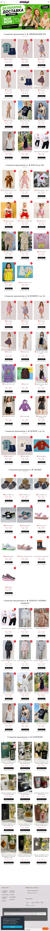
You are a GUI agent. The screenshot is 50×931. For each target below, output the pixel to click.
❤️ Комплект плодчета (25, 251)
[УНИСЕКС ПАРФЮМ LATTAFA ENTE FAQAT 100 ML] (8, 751)
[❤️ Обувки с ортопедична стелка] (25, 545)
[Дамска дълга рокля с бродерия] (25, 140)
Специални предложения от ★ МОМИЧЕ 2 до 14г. (25, 296)
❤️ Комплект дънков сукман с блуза (41, 385)
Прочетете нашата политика (25, 925)
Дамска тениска (41, 120)
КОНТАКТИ (11, 899)
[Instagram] (30, 895)
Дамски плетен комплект (41, 628)
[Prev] (2, 17)
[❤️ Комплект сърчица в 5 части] (41, 179)
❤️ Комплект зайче (41, 251)
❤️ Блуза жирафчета (41, 456)
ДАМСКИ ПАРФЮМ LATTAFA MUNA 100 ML (41, 794)
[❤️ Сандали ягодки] (41, 514)
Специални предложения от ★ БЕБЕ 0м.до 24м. (25, 165)
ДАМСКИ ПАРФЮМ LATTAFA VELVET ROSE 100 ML (41, 825)
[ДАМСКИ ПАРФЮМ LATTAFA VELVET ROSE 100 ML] (41, 813)
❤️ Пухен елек (25, 384)
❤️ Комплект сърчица (25, 190)
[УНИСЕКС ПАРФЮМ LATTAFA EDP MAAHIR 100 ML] (8, 813)
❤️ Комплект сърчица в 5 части (41, 190)
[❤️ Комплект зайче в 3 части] (25, 271)
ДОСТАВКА (11, 894)
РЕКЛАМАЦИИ (5, 894)
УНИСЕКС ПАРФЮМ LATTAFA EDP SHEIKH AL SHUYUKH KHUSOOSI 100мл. (8, 856)
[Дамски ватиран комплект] (8, 682)
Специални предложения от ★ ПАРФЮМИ (25, 737)
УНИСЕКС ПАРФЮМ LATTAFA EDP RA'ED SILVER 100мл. (41, 855)
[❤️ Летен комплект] (8, 48)
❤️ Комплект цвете (8, 120)
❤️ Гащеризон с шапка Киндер (25, 220)
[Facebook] (27, 895)
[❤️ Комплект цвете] (8, 110)
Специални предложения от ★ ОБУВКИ (25, 470)
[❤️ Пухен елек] (25, 373)
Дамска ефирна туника (8, 151)
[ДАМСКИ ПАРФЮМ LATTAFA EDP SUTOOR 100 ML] (25, 813)
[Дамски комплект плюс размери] (41, 140)
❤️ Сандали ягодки (41, 525)
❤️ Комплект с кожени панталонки (41, 417)
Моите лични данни (25, 927)
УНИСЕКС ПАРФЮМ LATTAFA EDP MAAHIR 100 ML (8, 825)
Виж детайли (9, 65)
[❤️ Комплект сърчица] (25, 179)
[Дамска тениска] (41, 110)
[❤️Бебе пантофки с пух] (8, 484)
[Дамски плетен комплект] (41, 617)
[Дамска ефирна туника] (8, 140)
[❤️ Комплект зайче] (41, 241)
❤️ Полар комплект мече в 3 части (8, 190)
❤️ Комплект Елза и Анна (8, 384)
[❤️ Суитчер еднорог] (25, 405)
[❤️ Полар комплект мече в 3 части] (8, 179)
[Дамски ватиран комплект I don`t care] (25, 617)
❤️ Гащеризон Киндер (9, 220)
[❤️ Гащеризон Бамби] (8, 241)
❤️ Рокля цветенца (8, 282)
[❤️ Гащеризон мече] (41, 210)
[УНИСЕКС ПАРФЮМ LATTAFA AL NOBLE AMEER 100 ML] (41, 751)
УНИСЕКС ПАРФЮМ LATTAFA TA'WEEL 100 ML (25, 794)
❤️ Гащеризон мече (41, 220)
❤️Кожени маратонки (8, 525)
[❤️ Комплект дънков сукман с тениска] (41, 341)
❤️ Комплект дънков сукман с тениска (41, 352)
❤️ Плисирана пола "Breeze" (8, 416)
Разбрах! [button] (13, 926)
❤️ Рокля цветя (25, 59)
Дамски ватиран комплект (8, 692)
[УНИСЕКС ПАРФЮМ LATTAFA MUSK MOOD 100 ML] (25, 751)
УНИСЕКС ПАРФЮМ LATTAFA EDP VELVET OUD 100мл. (25, 855)
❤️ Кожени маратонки (25, 525)
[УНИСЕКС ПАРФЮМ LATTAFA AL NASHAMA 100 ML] (8, 782)
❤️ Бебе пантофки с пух (25, 494)
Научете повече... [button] (12, 923)
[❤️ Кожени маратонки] (25, 514)
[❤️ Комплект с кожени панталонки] (41, 405)
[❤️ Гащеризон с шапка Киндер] (25, 210)
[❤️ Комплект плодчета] (25, 241)
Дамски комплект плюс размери (41, 151)
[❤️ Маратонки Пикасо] (8, 545)
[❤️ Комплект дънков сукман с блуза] (41, 373)
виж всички (25, 36)
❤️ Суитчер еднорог (25, 416)
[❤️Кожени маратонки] (8, 514)
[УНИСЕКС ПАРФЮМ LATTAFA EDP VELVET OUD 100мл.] (25, 844)
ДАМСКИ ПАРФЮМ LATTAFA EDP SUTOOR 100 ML (25, 825)
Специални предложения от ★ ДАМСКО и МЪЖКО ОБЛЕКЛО (25, 602)
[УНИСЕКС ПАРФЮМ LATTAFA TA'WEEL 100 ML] (25, 782)
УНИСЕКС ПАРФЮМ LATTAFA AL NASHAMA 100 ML (8, 794)
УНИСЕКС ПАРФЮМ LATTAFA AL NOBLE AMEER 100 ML (41, 763)
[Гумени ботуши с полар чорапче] (41, 545)
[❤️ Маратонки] (8, 576)
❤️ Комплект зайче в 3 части (25, 282)
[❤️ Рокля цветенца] (8, 271)
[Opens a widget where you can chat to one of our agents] (45, 928)
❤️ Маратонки (8, 587)
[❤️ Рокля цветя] (25, 48)
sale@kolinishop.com (34, 890)
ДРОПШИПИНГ (12, 897)
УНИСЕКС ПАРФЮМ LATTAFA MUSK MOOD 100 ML (25, 763)
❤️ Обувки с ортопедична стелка (25, 556)
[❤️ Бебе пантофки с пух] (25, 484)
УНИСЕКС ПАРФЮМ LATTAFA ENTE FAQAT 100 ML (8, 763)
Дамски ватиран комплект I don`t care (25, 629)
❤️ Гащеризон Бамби (8, 251)
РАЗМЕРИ (4, 900)
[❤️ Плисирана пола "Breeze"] (8, 405)
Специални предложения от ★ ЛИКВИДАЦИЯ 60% (25, 34)
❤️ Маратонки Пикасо (9, 556)
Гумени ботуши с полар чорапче (41, 556)
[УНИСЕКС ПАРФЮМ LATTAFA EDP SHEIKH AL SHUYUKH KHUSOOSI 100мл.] (8, 844)
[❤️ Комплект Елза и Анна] (8, 373)
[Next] (48, 17)
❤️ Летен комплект (8, 59)
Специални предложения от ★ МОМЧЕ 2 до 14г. (25, 431)
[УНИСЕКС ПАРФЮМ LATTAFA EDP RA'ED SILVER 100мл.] (41, 844)
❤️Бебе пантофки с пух (8, 494)
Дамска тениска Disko (25, 120)
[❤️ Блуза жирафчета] (41, 445)
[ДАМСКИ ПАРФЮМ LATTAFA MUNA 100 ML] (41, 782)
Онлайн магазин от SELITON (25, 929)
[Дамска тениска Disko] (25, 110)
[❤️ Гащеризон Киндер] (8, 210)
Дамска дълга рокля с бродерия (25, 151)
